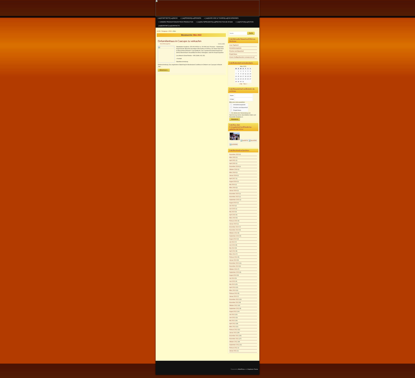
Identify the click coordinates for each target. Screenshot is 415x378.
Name (232, 95)
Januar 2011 (233, 351)
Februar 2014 (233, 257)
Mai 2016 (232, 184)
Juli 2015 (232, 205)
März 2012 (232, 326)
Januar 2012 (233, 332)
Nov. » (245, 84)
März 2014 (232, 254)
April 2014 (232, 251)
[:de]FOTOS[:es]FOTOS (245, 22)
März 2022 (232, 157)
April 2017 (232, 178)
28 (236, 81)
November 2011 (234, 338)
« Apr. (241, 84)
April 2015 (232, 215)
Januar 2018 (233, 175)
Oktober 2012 (233, 305)
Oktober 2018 (233, 169)
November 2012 (234, 302)
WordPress (241, 369)
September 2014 (234, 236)
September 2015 (234, 199)
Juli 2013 (232, 278)
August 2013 (233, 275)
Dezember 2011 (234, 335)
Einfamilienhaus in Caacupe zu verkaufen (179, 41)
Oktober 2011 (233, 341)
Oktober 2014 (233, 233)
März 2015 (232, 218)
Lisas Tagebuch (234, 45)
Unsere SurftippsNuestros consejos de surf (241, 57)
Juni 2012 (232, 317)
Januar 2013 (233, 296)
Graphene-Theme (252, 369)
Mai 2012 (232, 320)
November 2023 (234, 154)
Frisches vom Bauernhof (236, 51)
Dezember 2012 (234, 299)
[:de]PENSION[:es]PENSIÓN (191, 18)
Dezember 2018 (234, 166)
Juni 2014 (232, 245)
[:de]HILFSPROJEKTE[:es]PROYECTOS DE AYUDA (215, 22)
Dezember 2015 (234, 193)
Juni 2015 (232, 209)
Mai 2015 (232, 212)
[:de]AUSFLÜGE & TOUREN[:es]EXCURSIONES (221, 18)
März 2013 (232, 290)
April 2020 (232, 163)
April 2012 (232, 323)
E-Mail (232, 99)
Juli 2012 (232, 314)
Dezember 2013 (234, 263)
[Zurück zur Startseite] (207, 8)
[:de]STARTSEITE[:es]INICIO (168, 18)
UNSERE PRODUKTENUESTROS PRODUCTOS (176, 22)
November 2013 (234, 266)
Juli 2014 (232, 242)
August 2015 (233, 202)
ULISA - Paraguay (162, 31)
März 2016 (232, 187)
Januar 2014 (233, 260)
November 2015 (234, 196)
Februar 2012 (233, 329)
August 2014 (233, 239)
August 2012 (233, 311)
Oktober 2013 (233, 269)
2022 (170, 31)
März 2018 (232, 172)
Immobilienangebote (165, 43)
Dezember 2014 (234, 227)
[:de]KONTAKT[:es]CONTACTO (169, 26)
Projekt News (233, 54)
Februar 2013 (233, 293)
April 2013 (232, 287)
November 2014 (234, 230)
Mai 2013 (232, 284)
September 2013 (234, 272)
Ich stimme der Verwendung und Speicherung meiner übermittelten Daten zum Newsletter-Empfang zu (242, 115)
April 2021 (232, 160)
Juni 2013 (232, 281)
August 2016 (233, 181)
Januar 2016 (233, 190)
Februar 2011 (233, 348)
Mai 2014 (232, 248)
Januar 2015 (233, 224)
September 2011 (234, 345)
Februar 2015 (233, 221)
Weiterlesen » (164, 70)
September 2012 (234, 308)
